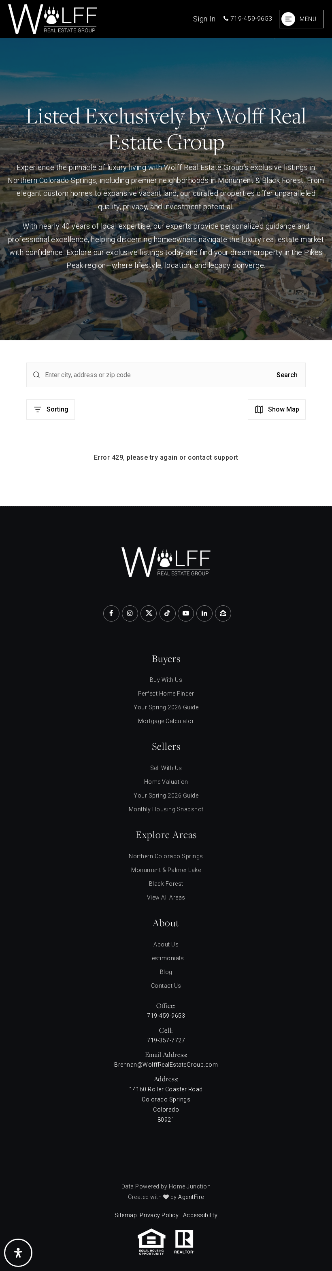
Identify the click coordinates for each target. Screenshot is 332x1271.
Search (287, 375)
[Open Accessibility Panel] (18, 1253)
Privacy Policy (159, 1215)
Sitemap (126, 1215)
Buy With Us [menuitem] (166, 680)
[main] (166, 272)
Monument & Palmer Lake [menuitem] (166, 870)
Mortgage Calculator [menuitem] (166, 721)
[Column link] (95, 19)
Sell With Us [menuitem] (166, 768)
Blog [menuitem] (166, 972)
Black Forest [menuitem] (166, 884)
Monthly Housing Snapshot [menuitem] (166, 809)
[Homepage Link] (166, 561)
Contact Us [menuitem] (166, 985)
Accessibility (200, 1215)
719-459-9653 (250, 18)
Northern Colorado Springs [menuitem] (166, 856)
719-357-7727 (166, 1040)
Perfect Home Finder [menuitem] (166, 693)
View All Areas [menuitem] (166, 897)
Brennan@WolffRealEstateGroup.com (166, 1064)
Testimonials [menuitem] (166, 958)
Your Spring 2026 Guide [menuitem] (166, 707)
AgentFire (191, 1197)
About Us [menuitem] (166, 944)
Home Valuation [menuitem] (166, 782)
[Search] (36, 375)
